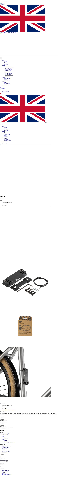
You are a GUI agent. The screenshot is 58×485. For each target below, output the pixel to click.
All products (5, 61)
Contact (3, 85)
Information (3, 65)
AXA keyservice (2, 88)
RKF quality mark (8, 74)
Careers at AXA (4, 92)
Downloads (5, 79)
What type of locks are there (9, 67)
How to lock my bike (8, 69)
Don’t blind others (8, 76)
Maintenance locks (8, 70)
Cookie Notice (4, 472)
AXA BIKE (5, 82)
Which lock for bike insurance (9, 68)
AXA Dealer (5, 136)
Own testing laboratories (7, 140)
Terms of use (3, 473)
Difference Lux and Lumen (9, 75)
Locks (4, 62)
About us (3, 81)
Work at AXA (6, 441)
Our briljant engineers (7, 83)
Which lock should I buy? (5, 447)
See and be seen (4, 452)
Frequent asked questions (5, 91)
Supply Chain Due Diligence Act (6, 474)
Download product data (7, 78)
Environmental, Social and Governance (9, 442)
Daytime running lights (8, 73)
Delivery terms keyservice (5, 470)
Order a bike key (4, 448)
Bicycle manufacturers (7, 80)
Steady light (7, 72)
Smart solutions (6, 64)
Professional (3, 77)
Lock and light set (6, 63)
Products (3, 60)
